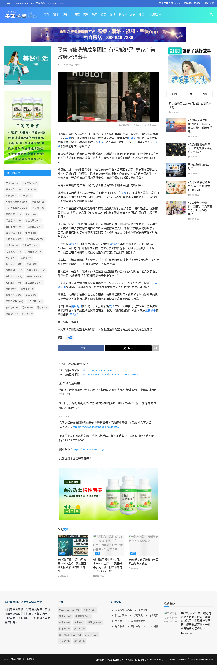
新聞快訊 (14, 239)
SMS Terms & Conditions (175, 659)
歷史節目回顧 (166, 3)
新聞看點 (35, 239)
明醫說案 (13, 251)
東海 (26, 258)
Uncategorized (69, 610)
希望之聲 (33, 220)
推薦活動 (83, 616)
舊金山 (27, 289)
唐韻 (38, 202)
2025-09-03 (187, 633)
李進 (11, 258)
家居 (86, 14)
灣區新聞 (14, 270)
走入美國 (35, 301)
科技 (121, 14)
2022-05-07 (63, 64)
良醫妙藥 (13, 295)
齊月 (27, 314)
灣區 (32, 264)
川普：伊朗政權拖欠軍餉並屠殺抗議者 (144, 561)
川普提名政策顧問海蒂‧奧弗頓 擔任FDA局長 (199, 186)
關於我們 (209, 3)
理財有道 (34, 276)
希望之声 (13, 220)
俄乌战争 (13, 189)
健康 (103, 14)
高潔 (12, 314)
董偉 (30, 295)
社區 (141, 14)
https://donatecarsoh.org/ (88, 449)
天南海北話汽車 (17, 208)
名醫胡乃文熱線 (17, 202)
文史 (132, 14)
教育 (95, 14)
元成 (30, 189)
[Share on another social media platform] (155, 348)
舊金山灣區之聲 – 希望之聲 (22, 659)
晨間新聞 (33, 251)
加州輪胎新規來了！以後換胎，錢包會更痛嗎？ (200, 148)
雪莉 (27, 307)
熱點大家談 (36, 270)
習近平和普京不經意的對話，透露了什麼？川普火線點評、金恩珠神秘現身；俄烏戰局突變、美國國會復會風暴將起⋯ (196, 621)
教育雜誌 (13, 233)
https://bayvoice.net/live (97, 370)
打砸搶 (132, 138)
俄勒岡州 (73, 244)
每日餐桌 (14, 264)
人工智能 (29, 183)
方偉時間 (30, 245)
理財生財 (13, 282)
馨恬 (42, 307)
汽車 (77, 14)
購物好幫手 (14, 301)
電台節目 (153, 14)
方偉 (12, 245)
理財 (66, 14)
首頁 (46, 14)
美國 (68, 138)
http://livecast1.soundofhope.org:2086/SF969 (110, 374)
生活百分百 (34, 282)
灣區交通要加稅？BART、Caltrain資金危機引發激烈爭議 (200, 125)
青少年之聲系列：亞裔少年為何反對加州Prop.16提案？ (200, 208)
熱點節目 (14, 276)
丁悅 (12, 183)
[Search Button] (211, 15)
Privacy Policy (155, 659)
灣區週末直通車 (70, 635)
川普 (30, 214)
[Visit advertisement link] (108, 36)
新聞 (55, 14)
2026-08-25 (63, 576)
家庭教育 (13, 214)
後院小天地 (14, 226)
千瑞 (26, 195)
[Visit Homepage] (21, 14)
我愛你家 (35, 226)
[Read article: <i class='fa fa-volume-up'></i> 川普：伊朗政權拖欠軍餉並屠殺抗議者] (144, 545)
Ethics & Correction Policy (201, 659)
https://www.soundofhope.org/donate (96, 426)
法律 (112, 14)
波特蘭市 (150, 310)
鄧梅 (12, 307)
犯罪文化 (73, 314)
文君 (30, 233)
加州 (11, 195)
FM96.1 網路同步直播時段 (189, 3)
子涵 (38, 208)
